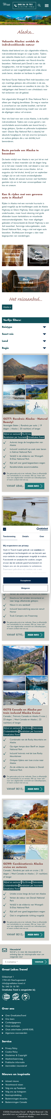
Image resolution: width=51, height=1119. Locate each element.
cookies (38, 550)
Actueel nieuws (12, 1081)
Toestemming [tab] (9, 536)
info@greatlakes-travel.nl (13, 983)
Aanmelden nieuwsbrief (16, 1066)
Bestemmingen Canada (16, 1102)
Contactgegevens (13, 1022)
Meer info (33, 486)
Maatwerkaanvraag (14, 1059)
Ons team (10, 1019)
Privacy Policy (11, 1048)
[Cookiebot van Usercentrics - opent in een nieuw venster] (36, 529)
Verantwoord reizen (14, 1084)
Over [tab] (42, 536)
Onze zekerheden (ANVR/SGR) (19, 1029)
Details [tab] (25, 536)
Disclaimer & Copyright (16, 1055)
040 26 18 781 (25, 5)
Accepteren (25, 580)
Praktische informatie (15, 1062)
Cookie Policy (11, 1052)
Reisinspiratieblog (13, 1095)
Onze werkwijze (12, 1026)
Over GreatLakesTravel (15, 1015)
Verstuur (39, 962)
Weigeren (25, 588)
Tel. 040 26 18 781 (10, 986)
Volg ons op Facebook (15, 1088)
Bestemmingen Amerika (16, 1098)
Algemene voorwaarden (16, 1033)
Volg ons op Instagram (15, 1091)
